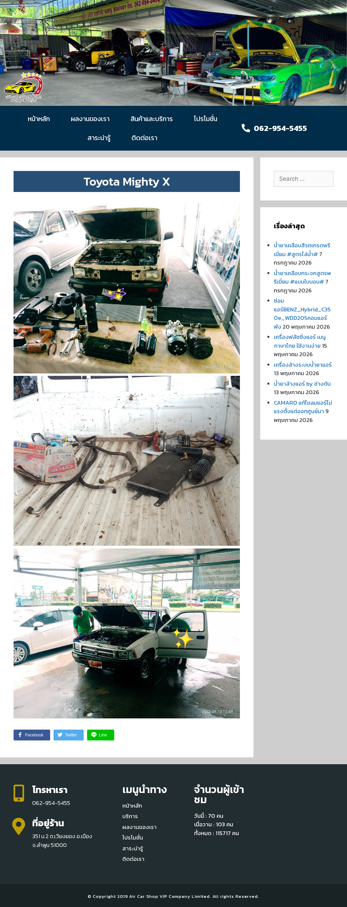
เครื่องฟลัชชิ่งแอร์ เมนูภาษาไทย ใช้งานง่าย (300, 341)
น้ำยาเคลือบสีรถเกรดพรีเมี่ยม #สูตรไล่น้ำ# (302, 249)
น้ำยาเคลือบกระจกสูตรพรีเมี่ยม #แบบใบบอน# (302, 277)
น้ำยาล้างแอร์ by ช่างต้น (302, 383)
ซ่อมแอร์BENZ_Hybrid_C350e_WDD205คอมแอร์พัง (302, 313)
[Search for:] (303, 178)
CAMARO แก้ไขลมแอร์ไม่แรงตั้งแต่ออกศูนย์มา (303, 407)
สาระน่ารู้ (98, 138)
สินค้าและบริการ (151, 119)
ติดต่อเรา (144, 138)
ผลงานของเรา (90, 119)
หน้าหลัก (39, 119)
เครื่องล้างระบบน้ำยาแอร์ (303, 364)
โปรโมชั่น (205, 119)
